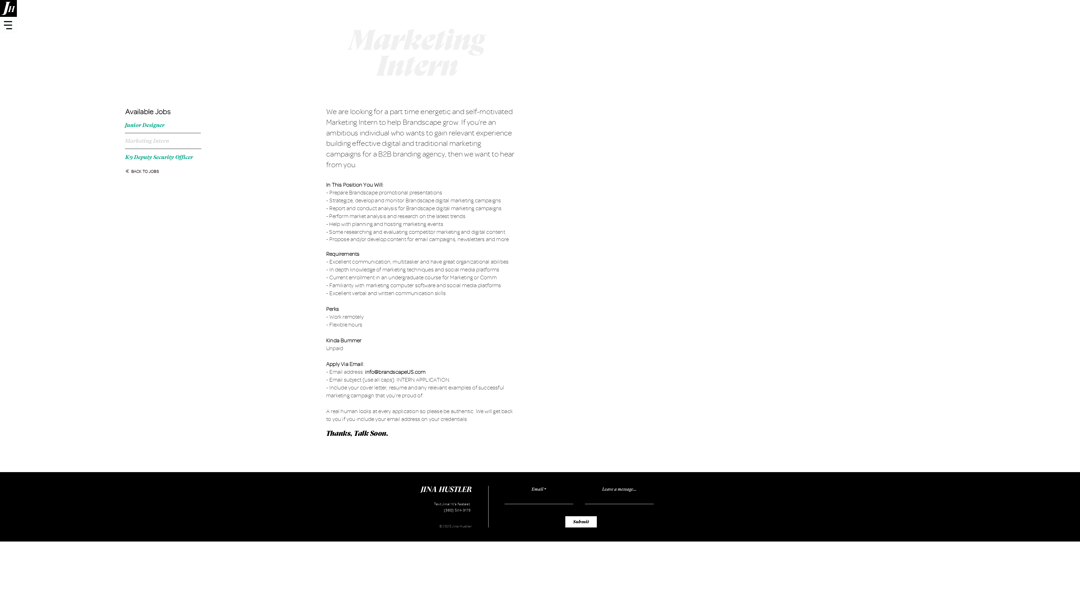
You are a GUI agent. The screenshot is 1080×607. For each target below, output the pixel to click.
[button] (8, 25)
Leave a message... (619, 489)
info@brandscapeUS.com (395, 372)
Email (537, 489)
